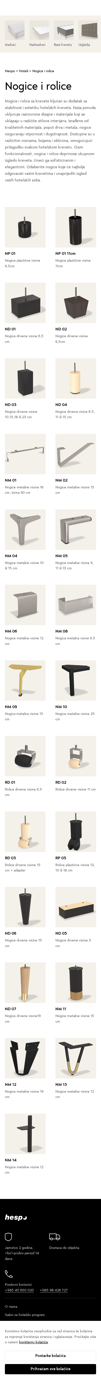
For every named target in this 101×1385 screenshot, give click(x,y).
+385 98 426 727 (54, 1290)
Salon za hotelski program (25, 1315)
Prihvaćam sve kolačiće (50, 1369)
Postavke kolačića (50, 1356)
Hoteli (23, 71)
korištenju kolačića (33, 1342)
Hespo (10, 71)
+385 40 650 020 (19, 1290)
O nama (11, 1307)
